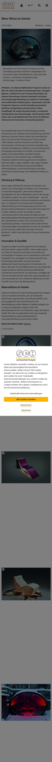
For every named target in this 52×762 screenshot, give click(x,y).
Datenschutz (26, 405)
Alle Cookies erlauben (26, 399)
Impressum (26, 410)
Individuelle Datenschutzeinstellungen (26, 393)
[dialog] (26, 381)
